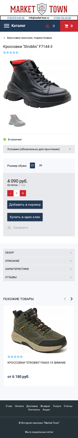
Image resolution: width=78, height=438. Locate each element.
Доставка (32, 406)
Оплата (19, 406)
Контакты (34, 409)
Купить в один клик (25, 217)
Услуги (57, 406)
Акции (46, 409)
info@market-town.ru (39, 18)
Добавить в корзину (25, 204)
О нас (9, 406)
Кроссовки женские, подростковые (29, 37)
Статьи (68, 406)
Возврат (45, 406)
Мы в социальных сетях (39, 432)
